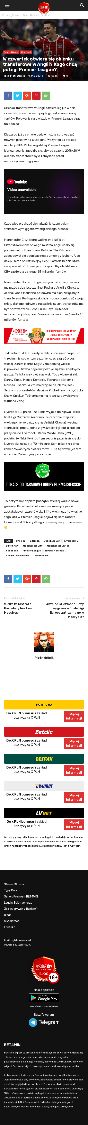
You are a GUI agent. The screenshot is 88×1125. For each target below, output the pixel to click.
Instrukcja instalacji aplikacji (44, 1006)
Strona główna (10, 15)
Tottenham (41, 555)
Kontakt (9, 927)
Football (45, 15)
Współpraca (11, 921)
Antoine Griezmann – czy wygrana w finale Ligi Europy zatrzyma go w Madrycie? (65, 610)
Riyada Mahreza (54, 550)
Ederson (34, 541)
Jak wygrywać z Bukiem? (21, 909)
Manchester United (58, 546)
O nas (7, 915)
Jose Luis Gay (52, 541)
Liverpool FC (71, 541)
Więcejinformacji (74, 716)
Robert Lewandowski (18, 555)
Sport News (30, 15)
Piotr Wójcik (17, 76)
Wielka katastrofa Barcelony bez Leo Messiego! (18, 608)
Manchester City (32, 546)
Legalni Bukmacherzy (18, 902)
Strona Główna (14, 884)
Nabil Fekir (12, 550)
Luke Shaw (12, 546)
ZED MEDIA (24, 944)
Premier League (32, 550)
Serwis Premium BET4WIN (21, 896)
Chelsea (20, 541)
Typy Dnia (10, 890)
